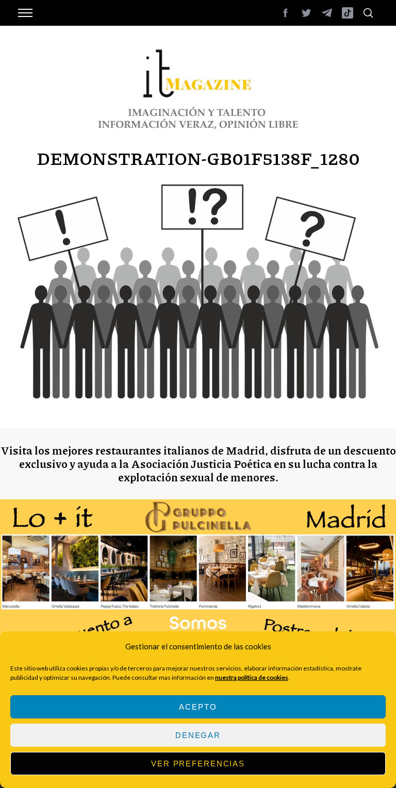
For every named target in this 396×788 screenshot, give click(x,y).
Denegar (198, 735)
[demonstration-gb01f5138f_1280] (198, 395)
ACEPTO (198, 706)
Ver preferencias (198, 763)
